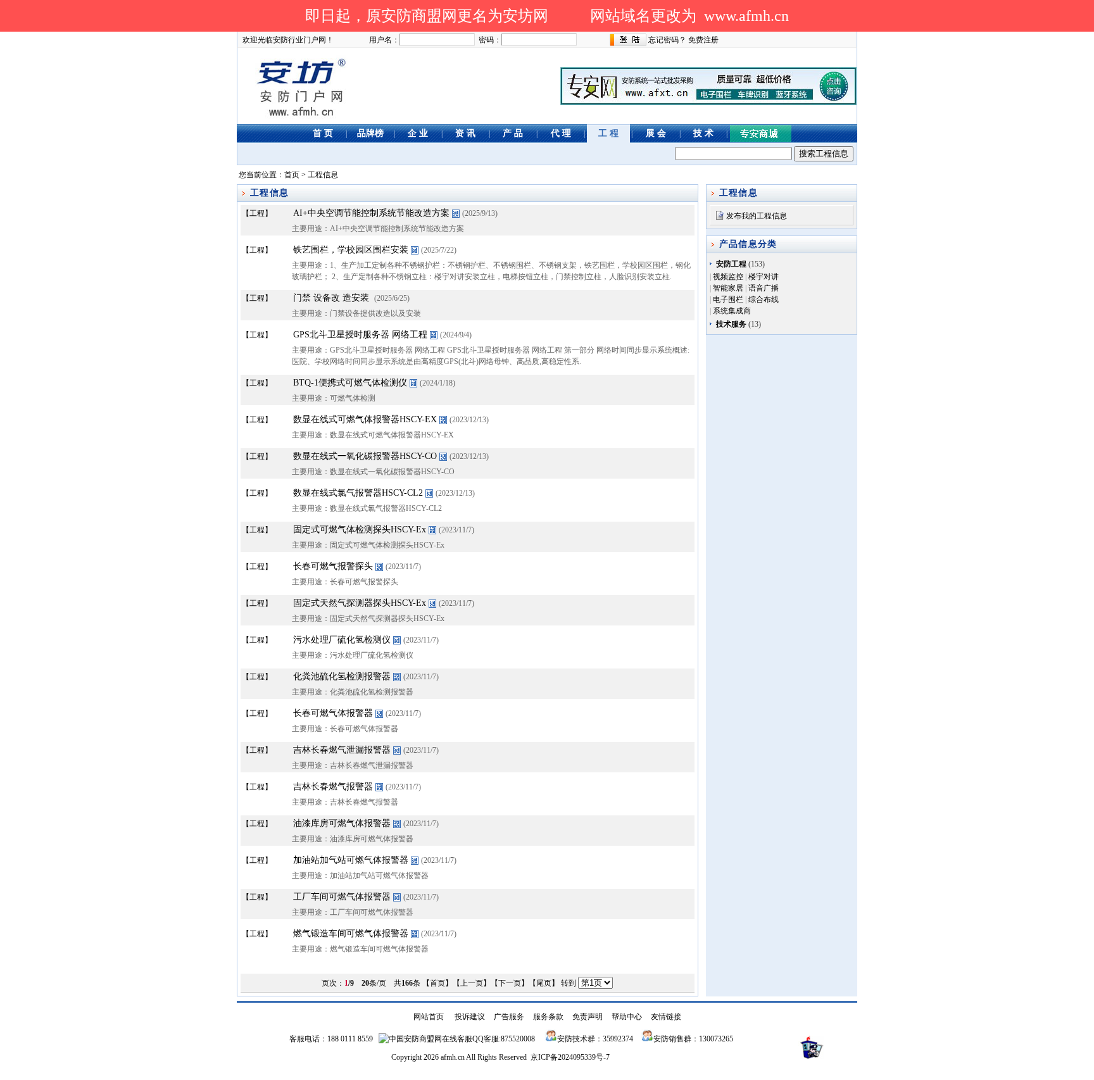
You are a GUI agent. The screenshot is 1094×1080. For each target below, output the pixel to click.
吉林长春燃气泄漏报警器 (342, 750)
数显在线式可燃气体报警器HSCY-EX (365, 419)
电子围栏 (728, 299)
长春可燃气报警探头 (333, 566)
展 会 (656, 133)
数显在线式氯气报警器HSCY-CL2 (358, 493)
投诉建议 (470, 1016)
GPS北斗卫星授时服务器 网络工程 (360, 334)
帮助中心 (627, 1016)
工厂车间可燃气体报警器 (342, 896)
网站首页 (428, 1016)
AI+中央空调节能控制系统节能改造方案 (371, 213)
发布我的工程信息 (756, 215)
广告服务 (509, 1016)
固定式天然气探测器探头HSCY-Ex (359, 603)
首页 (291, 174)
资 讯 (465, 133)
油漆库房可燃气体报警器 (342, 823)
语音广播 (763, 288)
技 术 (703, 133)
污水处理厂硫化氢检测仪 (342, 639)
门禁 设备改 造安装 (331, 298)
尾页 (543, 983)
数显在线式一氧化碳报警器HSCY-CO (365, 456)
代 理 (561, 133)
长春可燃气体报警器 (333, 713)
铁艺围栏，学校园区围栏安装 (350, 249)
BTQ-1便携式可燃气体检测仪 (350, 382)
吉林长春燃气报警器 (333, 786)
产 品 (513, 133)
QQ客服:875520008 (503, 1038)
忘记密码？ (667, 39)
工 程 (608, 133)
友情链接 (666, 1016)
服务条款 (548, 1016)
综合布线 (763, 299)
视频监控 (728, 276)
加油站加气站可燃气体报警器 (350, 860)
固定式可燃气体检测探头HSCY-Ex (359, 529)
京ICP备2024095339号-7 (570, 1057)
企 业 (418, 133)
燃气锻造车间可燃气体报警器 (350, 933)
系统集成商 (732, 310)
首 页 (323, 133)
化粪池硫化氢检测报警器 (342, 676)
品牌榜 (370, 133)
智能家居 (728, 288)
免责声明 (587, 1016)
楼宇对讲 (763, 276)
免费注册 (703, 39)
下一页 (509, 983)
